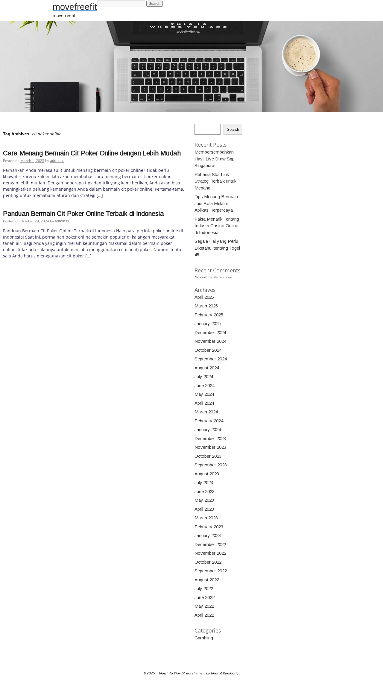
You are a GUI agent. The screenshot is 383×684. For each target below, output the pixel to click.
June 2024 (204, 385)
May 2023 (204, 500)
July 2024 (203, 376)
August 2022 (206, 579)
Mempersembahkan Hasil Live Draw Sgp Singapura (214, 158)
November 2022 (210, 553)
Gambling (203, 637)
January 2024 (207, 429)
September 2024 (210, 358)
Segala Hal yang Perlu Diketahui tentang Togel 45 (217, 248)
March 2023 (206, 517)
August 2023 (206, 473)
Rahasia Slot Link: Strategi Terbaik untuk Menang (215, 181)
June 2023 (204, 491)
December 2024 (210, 332)
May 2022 (204, 606)
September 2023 (210, 464)
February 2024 (208, 420)
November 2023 (210, 447)
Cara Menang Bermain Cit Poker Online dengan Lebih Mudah (92, 153)
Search (233, 129)
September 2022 (210, 570)
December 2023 (210, 438)
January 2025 (207, 323)
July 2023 (203, 482)
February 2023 (208, 526)
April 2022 (204, 615)
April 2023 (204, 509)
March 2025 (206, 305)
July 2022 (203, 588)
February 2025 (208, 314)
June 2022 (204, 597)
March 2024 (206, 411)
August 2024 (206, 367)
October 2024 (207, 350)
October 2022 (207, 562)
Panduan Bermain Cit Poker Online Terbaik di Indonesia (83, 213)
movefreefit (75, 7)
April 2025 (204, 297)
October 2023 (207, 456)
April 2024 (204, 403)
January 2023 (207, 535)
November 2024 (210, 341)
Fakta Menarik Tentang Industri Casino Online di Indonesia (216, 225)
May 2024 (204, 394)
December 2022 (210, 544)
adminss (57, 161)
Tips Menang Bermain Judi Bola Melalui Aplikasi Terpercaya (216, 203)
